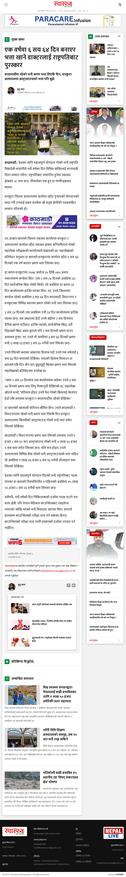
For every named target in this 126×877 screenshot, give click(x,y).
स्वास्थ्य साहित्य (82, 846)
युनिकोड (79, 840)
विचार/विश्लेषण (98, 337)
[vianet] (42, 544)
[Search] (120, 4)
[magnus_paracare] (63, 26)
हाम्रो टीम (5, 864)
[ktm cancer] (42, 232)
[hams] (42, 110)
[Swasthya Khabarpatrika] (63, 4)
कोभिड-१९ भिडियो (83, 862)
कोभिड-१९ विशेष (83, 856)
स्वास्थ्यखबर (10, 566)
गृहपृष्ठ (78, 834)
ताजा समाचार (102, 36)
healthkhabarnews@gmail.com (56, 571)
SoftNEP (119, 874)
